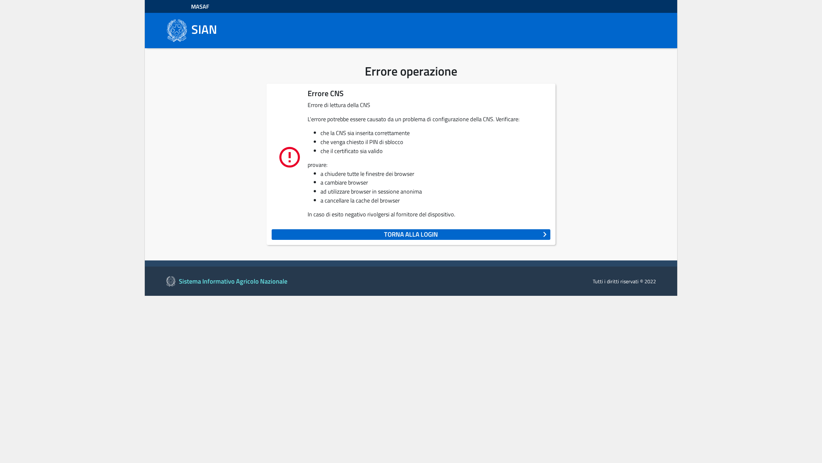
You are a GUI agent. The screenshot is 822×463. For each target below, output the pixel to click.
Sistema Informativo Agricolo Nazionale (233, 281)
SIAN (204, 29)
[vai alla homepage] (176, 30)
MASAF (200, 6)
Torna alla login (411, 234)
